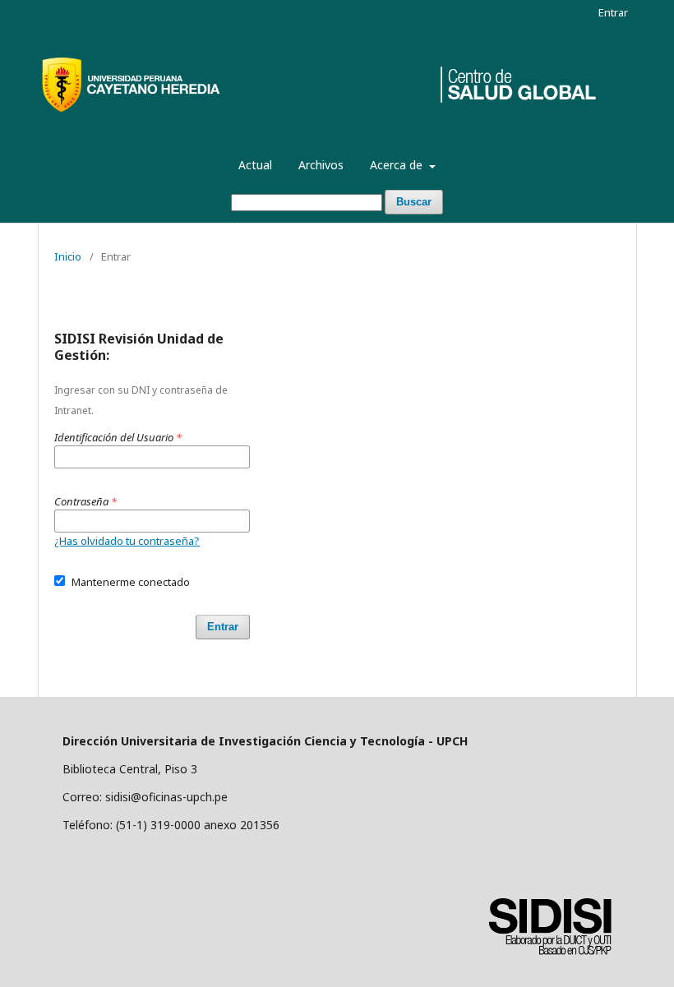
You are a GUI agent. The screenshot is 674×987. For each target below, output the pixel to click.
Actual (255, 165)
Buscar (414, 202)
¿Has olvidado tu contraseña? (127, 540)
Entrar (613, 12)
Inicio (67, 256)
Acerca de (398, 165)
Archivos (321, 165)
